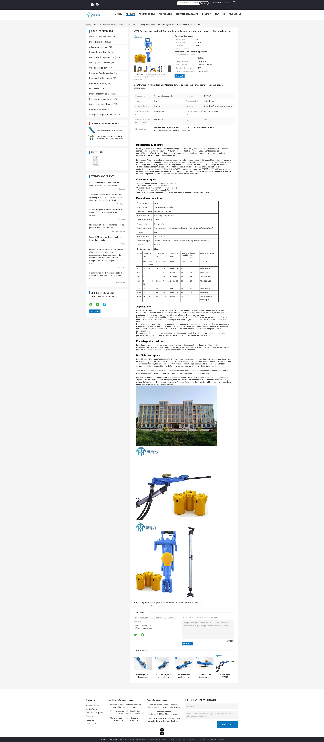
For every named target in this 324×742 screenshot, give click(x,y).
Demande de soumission (221, 3)
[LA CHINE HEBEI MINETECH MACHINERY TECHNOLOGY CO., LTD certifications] (96, 161)
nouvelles (220, 14)
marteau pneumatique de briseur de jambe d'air (150, 606)
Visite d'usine (165, 14)
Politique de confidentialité (110, 739)
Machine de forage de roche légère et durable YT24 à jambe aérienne (125, 706)
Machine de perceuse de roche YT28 (109, 130)
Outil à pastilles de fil (98, 68)
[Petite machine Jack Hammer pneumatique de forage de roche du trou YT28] (184, 663)
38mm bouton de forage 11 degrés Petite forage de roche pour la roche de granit (164, 706)
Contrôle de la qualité (187, 14)
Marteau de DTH (96, 88)
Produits (130, 14)
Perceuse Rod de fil (98, 42)
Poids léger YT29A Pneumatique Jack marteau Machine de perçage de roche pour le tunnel (225, 675)
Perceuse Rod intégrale (99, 83)
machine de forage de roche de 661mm (158, 603)
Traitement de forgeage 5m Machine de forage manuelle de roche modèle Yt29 (205, 675)
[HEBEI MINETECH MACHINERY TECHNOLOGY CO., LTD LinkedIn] (97, 4)
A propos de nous (147, 14)
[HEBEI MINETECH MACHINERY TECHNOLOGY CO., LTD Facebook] (92, 4)
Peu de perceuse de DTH (100, 94)
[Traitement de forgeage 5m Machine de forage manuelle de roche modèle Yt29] (205, 663)
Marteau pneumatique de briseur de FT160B (187, 603)
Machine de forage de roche (114, 25)
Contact (206, 14)
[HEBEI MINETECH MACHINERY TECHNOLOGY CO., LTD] (93, 14)
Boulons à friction (97, 109)
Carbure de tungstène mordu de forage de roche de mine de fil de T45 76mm (164, 719)
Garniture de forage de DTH (101, 99)
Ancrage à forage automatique (102, 114)
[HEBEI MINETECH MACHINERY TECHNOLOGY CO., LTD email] (92, 304)
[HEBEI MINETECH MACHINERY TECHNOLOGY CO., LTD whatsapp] (99, 304)
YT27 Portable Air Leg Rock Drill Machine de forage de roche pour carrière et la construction (149, 77)
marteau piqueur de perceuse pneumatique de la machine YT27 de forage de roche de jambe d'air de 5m (143, 675)
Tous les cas (234, 14)
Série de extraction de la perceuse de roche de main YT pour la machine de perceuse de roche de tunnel (110, 139)
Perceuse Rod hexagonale (101, 78)
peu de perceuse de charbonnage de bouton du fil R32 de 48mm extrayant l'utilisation (163, 713)
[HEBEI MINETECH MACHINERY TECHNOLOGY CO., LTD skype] (106, 304)
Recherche (203, 3)
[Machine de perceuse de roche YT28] (91, 130)
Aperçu (118, 14)
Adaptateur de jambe (98, 47)
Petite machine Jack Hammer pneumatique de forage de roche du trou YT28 (184, 675)
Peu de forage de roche (99, 52)
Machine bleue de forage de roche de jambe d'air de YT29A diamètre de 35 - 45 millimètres (125, 719)
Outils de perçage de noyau (101, 104)
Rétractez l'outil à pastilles (101, 73)
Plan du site (91, 724)
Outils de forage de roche (100, 36)
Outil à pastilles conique (99, 62)
